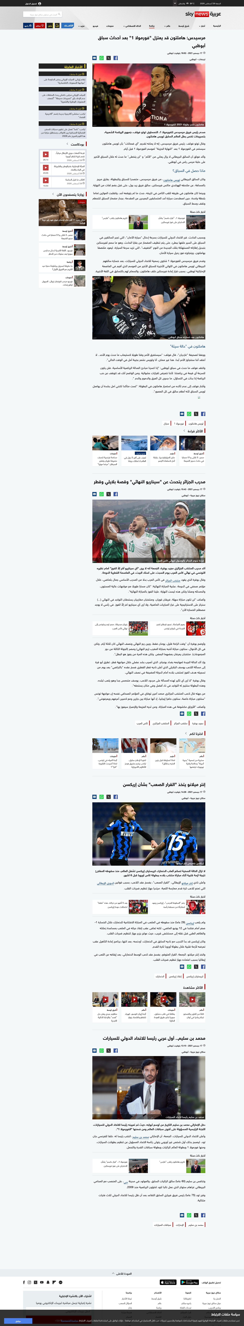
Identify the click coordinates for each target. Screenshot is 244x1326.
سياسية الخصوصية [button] (69, 1320)
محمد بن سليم (141, 1136)
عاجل (50, 25)
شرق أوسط (183, 25)
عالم (168, 25)
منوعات (110, 25)
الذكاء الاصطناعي (133, 25)
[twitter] (35, 1282)
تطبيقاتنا (187, 1298)
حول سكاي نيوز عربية (211, 1302)
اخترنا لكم (196, 733)
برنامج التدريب (214, 1307)
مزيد (82, 25)
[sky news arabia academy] (148, 402)
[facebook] (24, 1282)
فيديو (95, 25)
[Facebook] (116, 58)
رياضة (151, 25)
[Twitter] (108, 58)
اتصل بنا (217, 1298)
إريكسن (190, 922)
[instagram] (29, 1282)
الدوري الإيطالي (105, 882)
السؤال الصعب (125, 1302)
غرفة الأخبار (127, 1298)
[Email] (94, 58)
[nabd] (60, 1282)
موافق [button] (18, 1321)
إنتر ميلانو (187, 882)
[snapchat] (48, 1282)
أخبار (203, 25)
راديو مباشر (186, 1302)
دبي (126, 1181)
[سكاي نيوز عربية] (203, 14)
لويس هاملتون (171, 179)
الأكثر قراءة (195, 430)
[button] (39, 25)
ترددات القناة (185, 1307)
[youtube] (41, 1282)
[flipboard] (54, 1282)
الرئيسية (217, 25)
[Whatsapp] (101, 58)
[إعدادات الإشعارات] (57, 25)
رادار (130, 1307)
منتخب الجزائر (172, 580)
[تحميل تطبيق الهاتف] (179, 1282)
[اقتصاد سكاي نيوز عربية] (67, 25)
